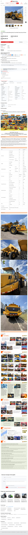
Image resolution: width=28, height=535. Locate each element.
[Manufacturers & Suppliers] (14, 1)
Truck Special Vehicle (23, 509)
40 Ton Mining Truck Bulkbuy (4, 528)
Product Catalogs (11, 506)
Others (15, 510)
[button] (24, 83)
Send (7, 487)
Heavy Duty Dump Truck (11, 524)
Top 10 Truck (16, 526)
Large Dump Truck (18, 517)
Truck (7, 5)
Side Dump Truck (9, 519)
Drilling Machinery (9, 509)
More (1, 529)
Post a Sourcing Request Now (22, 487)
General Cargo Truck (3, 517)
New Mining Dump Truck (10, 526)
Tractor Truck (8, 517)
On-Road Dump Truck (3, 519)
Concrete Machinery (16, 509)
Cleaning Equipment (9, 510)
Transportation (4, 5)
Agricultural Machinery (3, 509)
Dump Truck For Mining (18, 524)
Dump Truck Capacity (3, 526)
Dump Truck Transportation (4, 524)
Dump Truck (9, 5)
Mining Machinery (3, 510)
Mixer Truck (13, 517)
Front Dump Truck (13, 5)
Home (1, 5)
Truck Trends (20, 526)
